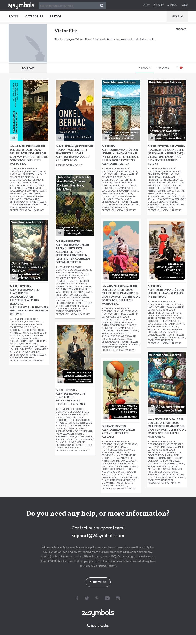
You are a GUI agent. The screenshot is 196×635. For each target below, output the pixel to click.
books (144, 67)
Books (14, 16)
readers (163, 67)
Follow (28, 68)
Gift (146, 5)
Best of (55, 16)
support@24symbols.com (98, 535)
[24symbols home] (21, 5)
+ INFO (172, 5)
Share (182, 29)
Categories (34, 16)
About (159, 5)
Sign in (177, 16)
